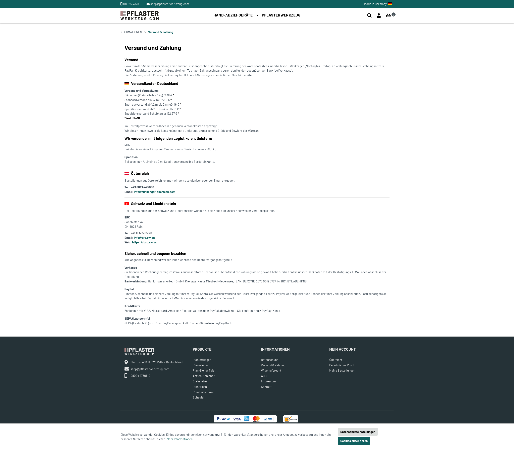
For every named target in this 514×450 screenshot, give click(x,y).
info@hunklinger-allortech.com (154, 192)
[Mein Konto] (378, 15)
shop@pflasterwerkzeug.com (169, 4)
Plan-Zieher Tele (203, 370)
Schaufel (198, 397)
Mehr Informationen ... (181, 439)
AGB (264, 376)
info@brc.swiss (144, 237)
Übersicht (335, 359)
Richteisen (200, 386)
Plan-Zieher (200, 365)
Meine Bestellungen (342, 370)
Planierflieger (202, 359)
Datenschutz (269, 359)
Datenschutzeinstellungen (357, 432)
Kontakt (266, 386)
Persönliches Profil (341, 365)
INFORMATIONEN (131, 32)
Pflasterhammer (204, 392)
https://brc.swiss (144, 242)
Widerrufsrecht (271, 370)
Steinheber (200, 381)
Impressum (268, 381)
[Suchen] (369, 15)
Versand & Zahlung (160, 32)
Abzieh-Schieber (204, 376)
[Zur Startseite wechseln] (139, 15)
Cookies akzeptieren (354, 441)
